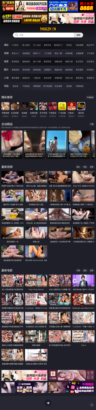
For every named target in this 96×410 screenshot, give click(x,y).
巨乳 (85, 167)
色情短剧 (79, 86)
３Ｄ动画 (47, 53)
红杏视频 (58, 86)
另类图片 (90, 69)
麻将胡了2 (58, 45)
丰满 (78, 270)
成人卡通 (37, 61)
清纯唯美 (69, 69)
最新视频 (7, 167)
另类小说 (69, 78)
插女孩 (15, 86)
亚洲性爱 (15, 61)
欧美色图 (37, 69)
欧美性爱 (47, 61)
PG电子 (15, 45)
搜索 (78, 35)
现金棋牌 (79, 45)
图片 (6, 69)
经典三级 (69, 61)
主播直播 (79, 53)
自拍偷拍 (26, 53)
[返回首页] (92, 405)
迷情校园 (58, 78)
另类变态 (90, 61)
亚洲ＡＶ (15, 53)
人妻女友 (37, 78)
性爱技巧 (90, 78)
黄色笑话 (79, 78)
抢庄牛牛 (90, 45)
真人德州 (26, 45)
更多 (91, 167)
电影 (6, 61)
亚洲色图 (26, 69)
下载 (91, 124)
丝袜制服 (69, 53)
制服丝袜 (58, 61)
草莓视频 (37, 86)
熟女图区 (79, 69)
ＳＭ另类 (90, 53)
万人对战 (37, 45)
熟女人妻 (58, 53)
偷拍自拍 (26, 61)
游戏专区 (47, 45)
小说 (6, 77)
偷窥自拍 (15, 69)
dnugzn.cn (48, 29)
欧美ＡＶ (37, 53)
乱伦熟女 (79, 61)
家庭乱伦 (26, 78)
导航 (6, 86)
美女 (78, 167)
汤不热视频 (47, 86)
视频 (6, 53)
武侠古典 (47, 78)
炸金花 (69, 45)
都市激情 (15, 78)
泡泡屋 (69, 86)
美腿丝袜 (58, 69)
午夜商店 (26, 86)
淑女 (85, 270)
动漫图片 (47, 69)
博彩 (6, 45)
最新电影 (7, 270)
